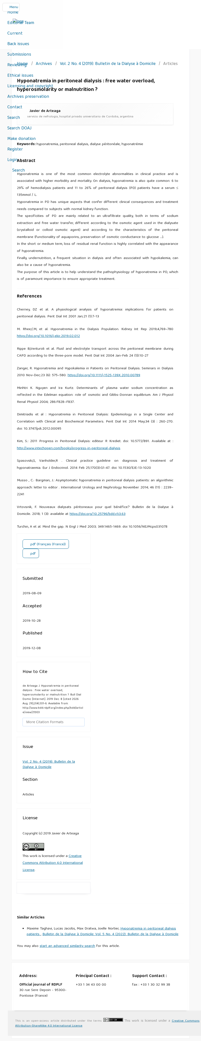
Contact (14, 107)
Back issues (18, 44)
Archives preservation (28, 97)
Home (12, 12)
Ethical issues (20, 76)
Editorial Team (20, 23)
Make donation (21, 139)
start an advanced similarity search (67, 946)
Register (15, 149)
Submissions (19, 55)
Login (12, 160)
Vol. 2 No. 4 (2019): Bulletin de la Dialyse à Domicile (108, 64)
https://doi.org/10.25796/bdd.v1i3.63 (98, 514)
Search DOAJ (19, 128)
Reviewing (16, 65)
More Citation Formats (44, 721)
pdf (32, 554)
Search (13, 118)
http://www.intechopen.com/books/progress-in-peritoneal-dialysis (68, 448)
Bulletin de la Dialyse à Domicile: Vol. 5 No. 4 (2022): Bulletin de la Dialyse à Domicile (110, 934)
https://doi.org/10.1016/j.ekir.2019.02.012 (48, 336)
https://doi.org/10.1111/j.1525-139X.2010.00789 (104, 375)
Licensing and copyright (30, 86)
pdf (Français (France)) (47, 544)
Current (15, 33)
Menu (13, 7)
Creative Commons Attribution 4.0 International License (53, 863)
